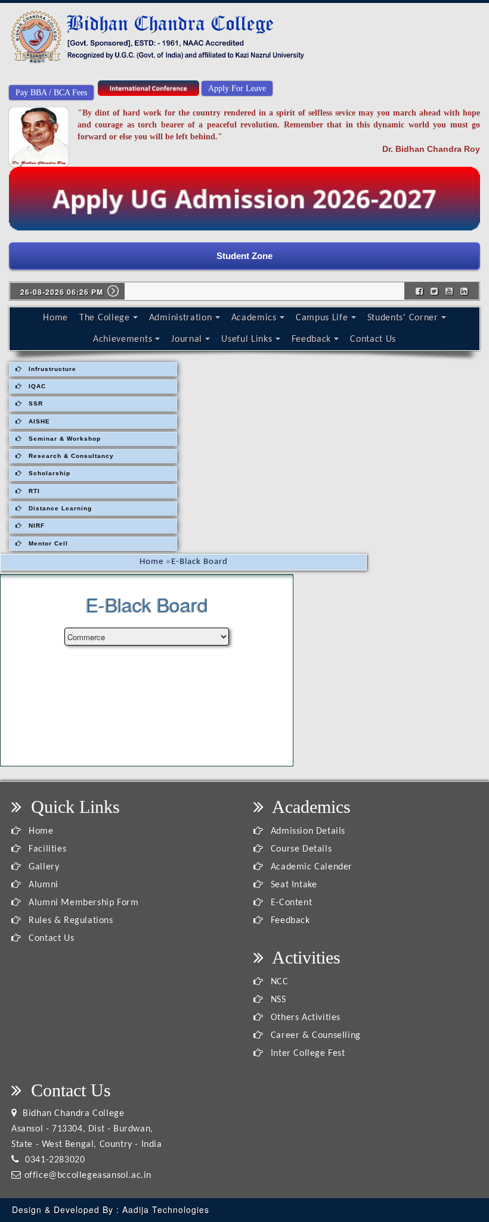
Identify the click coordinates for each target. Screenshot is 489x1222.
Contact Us (373, 339)
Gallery (42, 867)
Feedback (312, 339)
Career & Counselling (314, 1035)
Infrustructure (51, 369)
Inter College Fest (306, 1053)
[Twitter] (434, 290)
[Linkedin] (464, 290)
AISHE (38, 421)
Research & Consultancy (70, 456)
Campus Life (322, 318)
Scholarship (48, 473)
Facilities (46, 849)
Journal (186, 339)
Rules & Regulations (69, 920)
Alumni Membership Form (82, 903)
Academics (254, 318)
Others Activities (304, 1018)
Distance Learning (59, 508)
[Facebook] (419, 290)
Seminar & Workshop (63, 438)
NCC (278, 982)
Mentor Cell (47, 543)
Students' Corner (402, 318)
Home (55, 318)
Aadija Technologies (165, 1209)
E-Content (290, 903)
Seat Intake (292, 885)
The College (104, 318)
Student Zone (244, 256)
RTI (33, 491)
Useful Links (246, 339)
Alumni (42, 885)
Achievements (122, 339)
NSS (277, 1000)
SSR (34, 403)
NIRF (35, 525)
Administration (180, 318)
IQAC (36, 386)
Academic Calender (310, 867)
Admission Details (306, 831)
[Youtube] (449, 290)
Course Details (300, 849)
